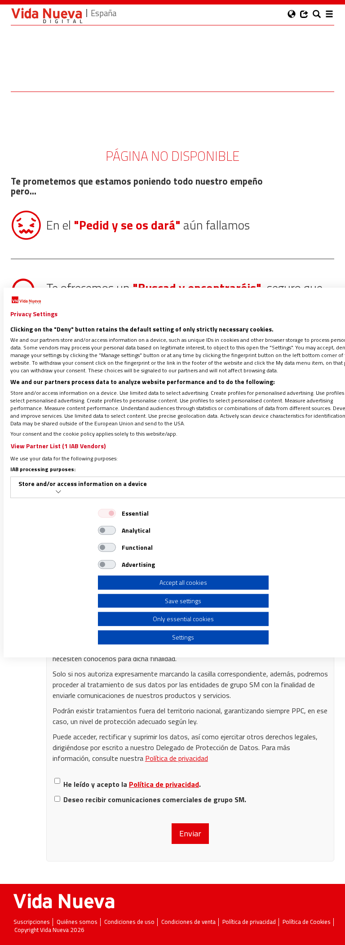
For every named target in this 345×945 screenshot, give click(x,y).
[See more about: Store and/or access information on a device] (58, 491)
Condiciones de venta (188, 922)
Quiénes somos (77, 922)
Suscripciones (31, 922)
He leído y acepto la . (132, 784)
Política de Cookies (307, 922)
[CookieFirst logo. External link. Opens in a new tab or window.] (26, 300)
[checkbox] (107, 513)
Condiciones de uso (129, 922)
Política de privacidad (176, 758)
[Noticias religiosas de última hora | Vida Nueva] (47, 15)
